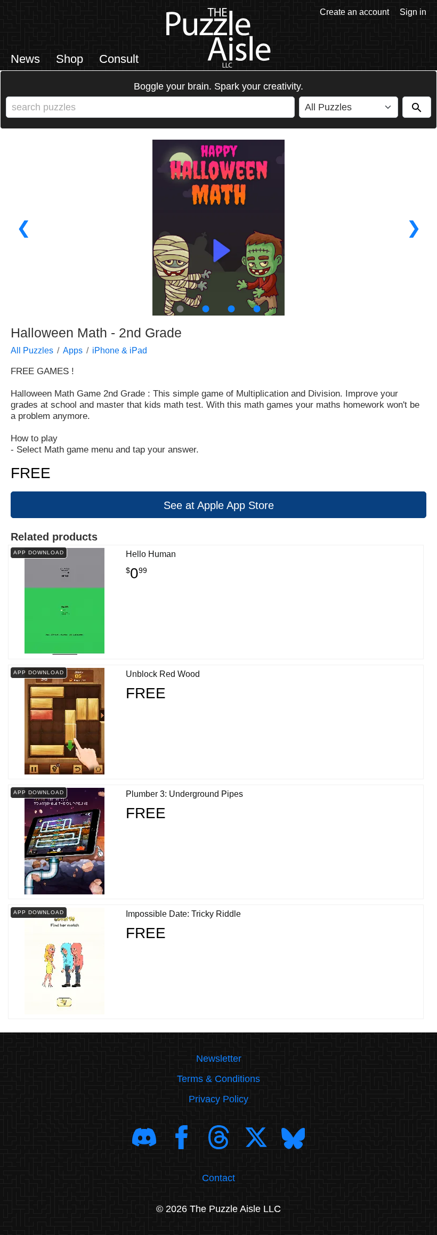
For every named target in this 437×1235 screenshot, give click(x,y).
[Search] (416, 107)
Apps (73, 350)
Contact (218, 1178)
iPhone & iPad (119, 350)
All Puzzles (32, 350)
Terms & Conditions (218, 1078)
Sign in (413, 12)
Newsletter (218, 1058)
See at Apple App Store (219, 505)
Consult (119, 59)
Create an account (354, 12)
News (25, 59)
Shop (69, 59)
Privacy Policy (218, 1099)
